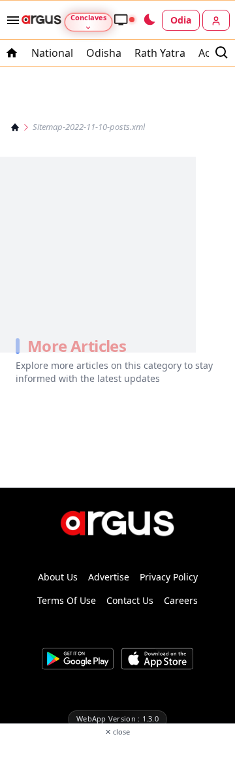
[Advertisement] (117, 754)
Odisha (103, 53)
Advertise (108, 577)
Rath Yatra (159, 53)
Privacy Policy (169, 577)
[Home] (15, 127)
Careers (181, 600)
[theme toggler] (148, 20)
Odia (180, 20)
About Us (58, 577)
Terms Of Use (66, 600)
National (52, 53)
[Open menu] (10, 20)
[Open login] (216, 20)
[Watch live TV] (124, 19)
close (117, 731)
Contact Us (129, 600)
